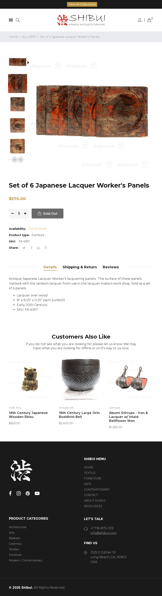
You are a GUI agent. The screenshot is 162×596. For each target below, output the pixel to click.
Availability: (17, 229)
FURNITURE (92, 478)
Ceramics (15, 544)
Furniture (15, 555)
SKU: (12, 241)
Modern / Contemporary (25, 560)
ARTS (87, 484)
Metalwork (66, 407)
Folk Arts (15, 407)
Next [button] (21, 160)
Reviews (111, 267)
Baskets (14, 538)
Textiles (14, 549)
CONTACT (91, 495)
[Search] (18, 20)
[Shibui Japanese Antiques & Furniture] (81, 20)
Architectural (17, 527)
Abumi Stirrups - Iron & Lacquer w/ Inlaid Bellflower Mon (128, 417)
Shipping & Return (80, 267)
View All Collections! (82, 4)
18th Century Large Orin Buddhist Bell (79, 415)
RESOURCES (93, 506)
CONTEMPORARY (97, 489)
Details (50, 267)
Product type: (19, 235)
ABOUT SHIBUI (94, 500)
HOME (88, 467)
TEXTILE (90, 473)
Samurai (114, 407)
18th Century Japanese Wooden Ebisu (28, 415)
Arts (11, 532)
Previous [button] (15, 160)
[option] (19, 63)
